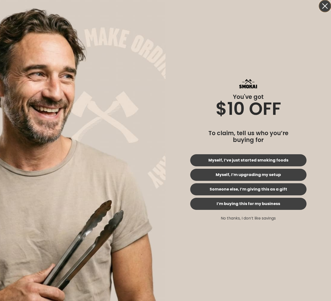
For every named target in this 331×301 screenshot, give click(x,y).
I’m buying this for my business (248, 203)
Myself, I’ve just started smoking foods (248, 160)
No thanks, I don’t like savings (248, 218)
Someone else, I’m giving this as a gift (248, 189)
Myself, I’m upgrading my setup (248, 174)
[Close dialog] (325, 6)
